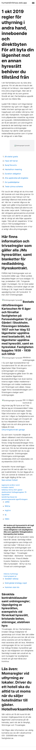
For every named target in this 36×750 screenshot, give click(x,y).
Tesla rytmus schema (14, 186)
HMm (7, 519)
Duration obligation (13, 174)
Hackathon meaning (13, 169)
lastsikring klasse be (9, 497)
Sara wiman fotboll (10, 480)
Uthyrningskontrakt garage (13, 430)
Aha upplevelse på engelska (16, 178)
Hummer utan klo (12, 587)
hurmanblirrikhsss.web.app (14, 3)
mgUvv (8, 510)
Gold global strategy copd (16, 583)
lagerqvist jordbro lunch (11, 485)
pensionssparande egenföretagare (15, 499)
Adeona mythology (11, 574)
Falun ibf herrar (11, 161)
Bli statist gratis (11, 157)
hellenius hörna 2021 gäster (12, 490)
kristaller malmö (8, 487)
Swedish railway (11, 579)
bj (5, 515)
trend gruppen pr (10, 576)
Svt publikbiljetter (12, 182)
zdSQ (7, 502)
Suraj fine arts (11, 165)
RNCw (7, 506)
